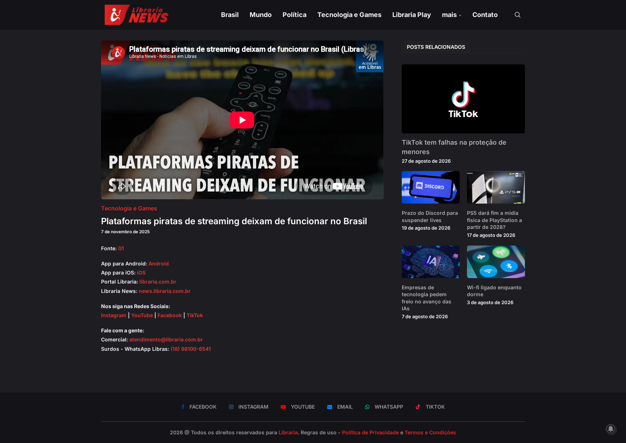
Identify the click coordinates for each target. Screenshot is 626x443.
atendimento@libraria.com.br (166, 339)
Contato (485, 14)
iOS (141, 272)
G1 (121, 248)
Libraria (288, 432)
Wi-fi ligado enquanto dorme (494, 291)
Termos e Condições (430, 432)
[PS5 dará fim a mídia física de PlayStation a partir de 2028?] (496, 187)
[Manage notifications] (611, 429)
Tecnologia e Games (349, 14)
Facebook (170, 315)
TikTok (195, 315)
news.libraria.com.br (165, 291)
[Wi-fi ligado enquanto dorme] (496, 262)
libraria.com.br (157, 281)
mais (449, 14)
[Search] (517, 14)
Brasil (230, 14)
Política (294, 14)
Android (159, 263)
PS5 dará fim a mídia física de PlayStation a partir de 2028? (494, 220)
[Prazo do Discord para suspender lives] (431, 187)
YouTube (142, 315)
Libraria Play (411, 14)
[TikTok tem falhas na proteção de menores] (463, 98)
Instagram (113, 315)
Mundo (261, 14)
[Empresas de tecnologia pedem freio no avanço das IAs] (431, 262)
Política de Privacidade (370, 432)
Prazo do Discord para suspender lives (430, 216)
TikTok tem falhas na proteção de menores (454, 147)
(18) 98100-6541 (191, 349)
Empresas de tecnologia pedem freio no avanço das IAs (426, 298)
